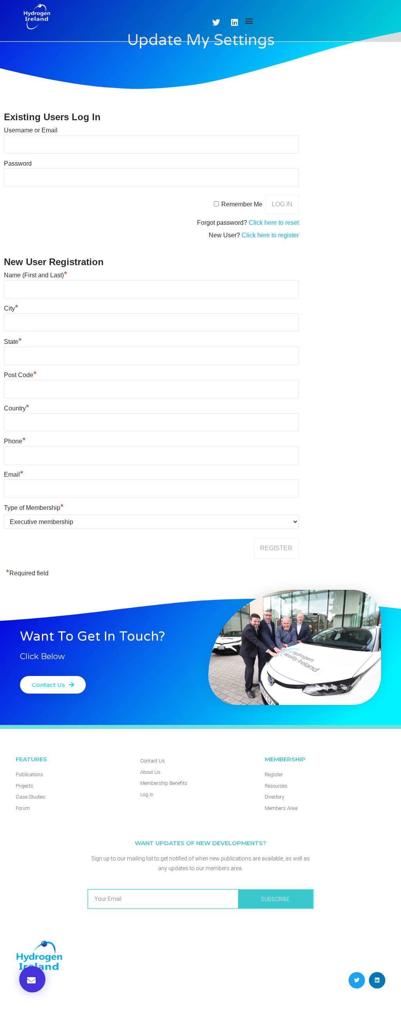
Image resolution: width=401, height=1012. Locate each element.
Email (13, 474)
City (11, 308)
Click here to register (270, 235)
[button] (248, 20)
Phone (15, 441)
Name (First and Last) (35, 275)
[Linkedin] (377, 980)
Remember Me (241, 204)
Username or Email (31, 130)
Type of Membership (34, 507)
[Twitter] (216, 23)
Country (16, 408)
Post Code (20, 375)
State (13, 341)
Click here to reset (274, 222)
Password (18, 163)
